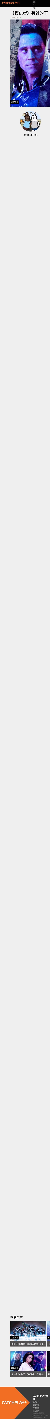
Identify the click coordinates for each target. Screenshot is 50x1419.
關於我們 (36, 1402)
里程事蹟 (36, 1405)
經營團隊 (36, 1408)
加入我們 (36, 1411)
